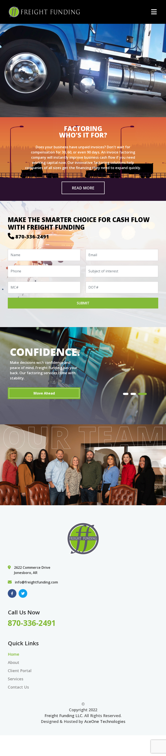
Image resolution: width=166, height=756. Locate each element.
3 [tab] (144, 394)
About (13, 662)
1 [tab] (127, 394)
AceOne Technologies (104, 721)
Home (13, 654)
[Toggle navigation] (153, 11)
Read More (83, 187)
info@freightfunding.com (36, 582)
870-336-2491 (32, 236)
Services (15, 679)
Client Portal (20, 671)
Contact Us (18, 687)
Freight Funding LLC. (64, 715)
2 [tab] (136, 394)
